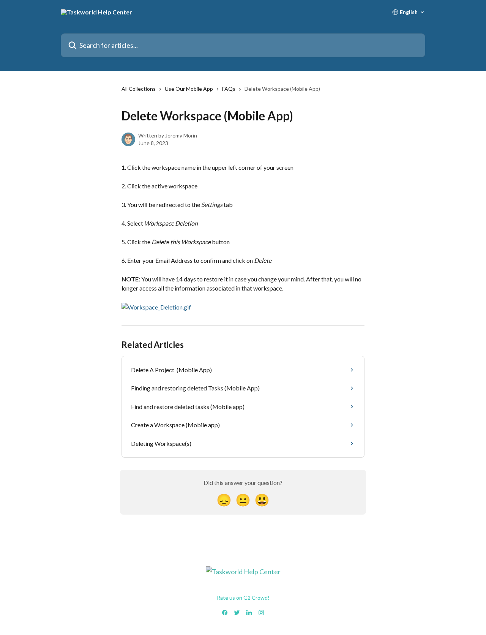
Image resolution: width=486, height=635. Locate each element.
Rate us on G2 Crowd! (243, 597)
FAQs (228, 88)
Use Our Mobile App (189, 88)
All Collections (139, 88)
